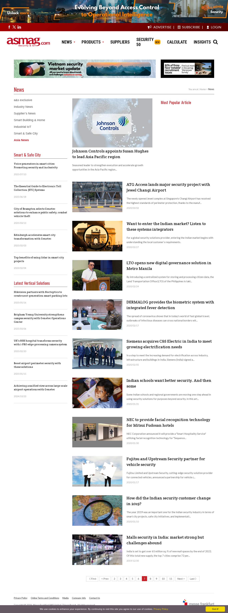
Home (203, 89)
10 (163, 578)
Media (65, 598)
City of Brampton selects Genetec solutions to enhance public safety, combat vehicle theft (40, 212)
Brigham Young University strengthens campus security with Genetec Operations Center (40, 318)
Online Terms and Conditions (45, 598)
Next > (181, 578)
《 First (92, 578)
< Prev (105, 578)
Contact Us (94, 598)
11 (170, 578)
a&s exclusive (23, 100)
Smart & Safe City (26, 133)
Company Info (79, 598)
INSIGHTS (202, 42)
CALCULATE (177, 42)
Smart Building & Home (29, 120)
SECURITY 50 (145, 42)
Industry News (23, 106)
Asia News (21, 140)
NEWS (67, 42)
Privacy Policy (20, 598)
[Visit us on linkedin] (19, 27)
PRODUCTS (91, 42)
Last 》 (194, 578)
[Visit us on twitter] (14, 27)
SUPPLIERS (120, 42)
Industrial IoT (22, 126)
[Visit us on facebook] (9, 27)
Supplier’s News (25, 113)
